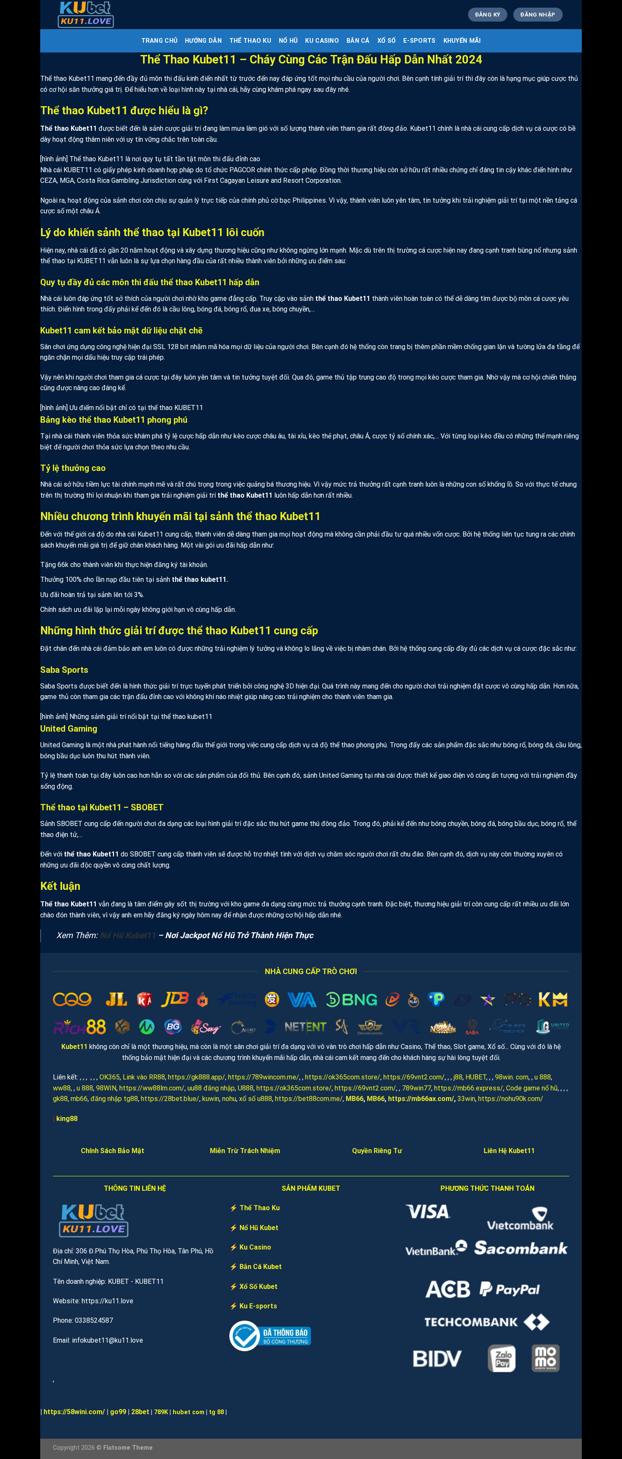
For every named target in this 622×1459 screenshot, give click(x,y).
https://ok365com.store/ (342, 1077)
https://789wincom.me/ (263, 1077)
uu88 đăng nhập (211, 1088)
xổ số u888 (255, 1099)
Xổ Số (386, 40)
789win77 (416, 1088)
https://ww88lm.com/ (151, 1088)
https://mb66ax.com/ (421, 1099)
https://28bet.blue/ (170, 1099)
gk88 (60, 1099)
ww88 (62, 1088)
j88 (458, 1077)
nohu (229, 1099)
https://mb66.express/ (468, 1088)
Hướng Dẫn (203, 40)
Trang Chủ (159, 40)
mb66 (79, 1099)
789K (161, 1412)
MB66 (354, 1099)
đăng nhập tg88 (114, 1099)
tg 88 (216, 1412)
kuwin (210, 1099)
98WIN (106, 1088)
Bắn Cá (358, 40)
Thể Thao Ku (250, 40)
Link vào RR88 (144, 1077)
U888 (245, 1088)
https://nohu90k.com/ (510, 1099)
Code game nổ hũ (532, 1088)
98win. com (511, 1077)
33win (466, 1099)
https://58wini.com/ (74, 1412)
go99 (118, 1412)
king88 (66, 1119)
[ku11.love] (95, 14)
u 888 (542, 1077)
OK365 (109, 1077)
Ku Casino (322, 40)
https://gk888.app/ (196, 1077)
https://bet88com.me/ (309, 1099)
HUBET (475, 1077)
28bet (140, 1412)
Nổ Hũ (288, 40)
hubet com (188, 1412)
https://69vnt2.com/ (414, 1077)
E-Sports (419, 40)
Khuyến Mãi (462, 40)
